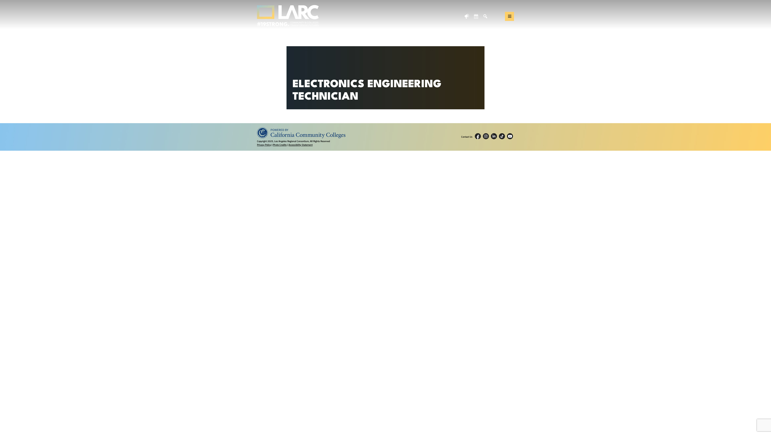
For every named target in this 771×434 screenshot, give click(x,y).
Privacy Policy (264, 145)
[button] (509, 16)
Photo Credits (280, 145)
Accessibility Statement (301, 145)
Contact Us (466, 137)
